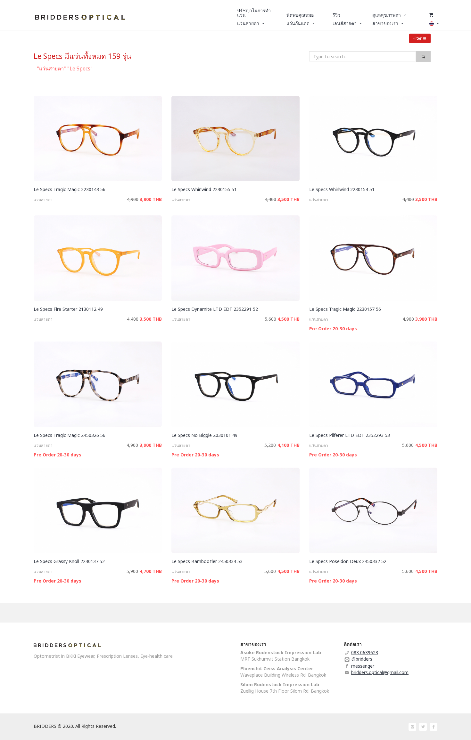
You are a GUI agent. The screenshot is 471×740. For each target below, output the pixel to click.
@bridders (361, 659)
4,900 (132, 199)
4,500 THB (288, 319)
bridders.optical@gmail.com (380, 672)
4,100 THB (288, 445)
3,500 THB (288, 199)
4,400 (270, 199)
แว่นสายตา (43, 199)
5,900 (132, 571)
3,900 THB (151, 199)
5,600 (270, 319)
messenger (362, 666)
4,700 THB (151, 571)
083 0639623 (364, 652)
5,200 (270, 445)
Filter (417, 38)
